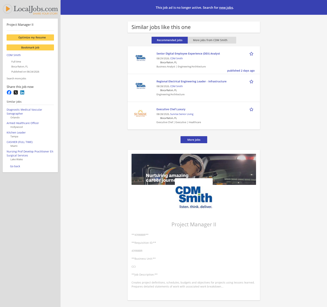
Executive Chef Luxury (170, 109)
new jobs (226, 7)
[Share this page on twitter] (15, 92)
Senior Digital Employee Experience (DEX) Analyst (188, 53)
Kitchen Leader (16, 132)
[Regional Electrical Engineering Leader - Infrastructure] (140, 85)
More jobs (193, 139)
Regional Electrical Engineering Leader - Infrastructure (191, 81)
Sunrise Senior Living (181, 114)
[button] (321, 7)
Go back (15, 166)
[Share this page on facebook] (9, 92)
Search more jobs (16, 78)
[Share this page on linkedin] (22, 92)
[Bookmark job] (252, 53)
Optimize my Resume (32, 37)
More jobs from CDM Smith (210, 40)
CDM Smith (176, 58)
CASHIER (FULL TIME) (20, 142)
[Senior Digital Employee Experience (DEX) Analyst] (140, 57)
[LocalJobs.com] (30, 9)
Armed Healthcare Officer (23, 123)
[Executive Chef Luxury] (140, 113)
